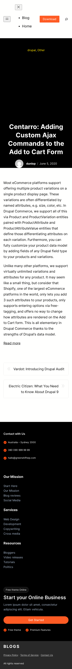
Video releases (13, 557)
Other (41, 50)
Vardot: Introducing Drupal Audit (38, 369)
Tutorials (9, 562)
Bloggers (9, 552)
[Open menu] (6, 19)
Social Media (11, 500)
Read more (11, 343)
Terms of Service (29, 655)
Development (12, 524)
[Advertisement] (36, 87)
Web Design (11, 519)
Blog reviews (11, 495)
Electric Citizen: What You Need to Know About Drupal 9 (34, 389)
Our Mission (11, 490)
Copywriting (11, 529)
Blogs (11, 646)
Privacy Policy (10, 655)
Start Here (10, 486)
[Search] (64, 19)
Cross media (11, 533)
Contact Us (47, 655)
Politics (8, 567)
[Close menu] (18, 7)
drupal (31, 50)
